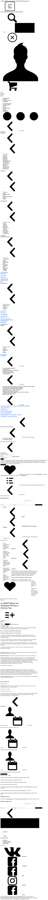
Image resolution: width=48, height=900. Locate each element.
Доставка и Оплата (7, 100)
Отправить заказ (39, 504)
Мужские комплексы (5, 159)
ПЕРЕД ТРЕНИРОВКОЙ (6, 411)
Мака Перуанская (5, 267)
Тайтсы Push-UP (6, 373)
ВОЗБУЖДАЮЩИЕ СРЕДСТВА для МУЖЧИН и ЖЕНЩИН (15, 406)
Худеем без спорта (5, 308)
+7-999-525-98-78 (4, 1)
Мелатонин (3, 316)
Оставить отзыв (3, 774)
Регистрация (3, 464)
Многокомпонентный (7, 196)
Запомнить (4, 457)
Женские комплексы (5, 157)
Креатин (2, 312)
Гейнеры (3, 277)
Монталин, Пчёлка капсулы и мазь (10, 390)
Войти (2, 459)
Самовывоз (5, 101)
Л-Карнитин (3, 314)
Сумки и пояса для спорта (8, 372)
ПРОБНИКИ (3, 322)
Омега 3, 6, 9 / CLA (5, 318)
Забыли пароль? (15, 456)
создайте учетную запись (20, 798)
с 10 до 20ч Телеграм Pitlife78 (15, 1)
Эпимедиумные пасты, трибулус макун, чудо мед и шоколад (16, 392)
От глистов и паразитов (7, 441)
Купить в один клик (14, 624)
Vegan (4, 198)
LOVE (4, 107)
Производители (6, 98)
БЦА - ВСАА (3, 275)
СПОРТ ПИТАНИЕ (7, 103)
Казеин (4, 197)
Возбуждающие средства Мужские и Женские (13, 387)
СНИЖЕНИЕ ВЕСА (5, 407)
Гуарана (4, 349)
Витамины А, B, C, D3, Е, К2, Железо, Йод (6, 163)
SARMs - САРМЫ (5, 270)
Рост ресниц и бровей (7, 439)
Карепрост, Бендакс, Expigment (9, 393)
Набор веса (3, 409)
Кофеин (4, 352)
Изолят (4, 193)
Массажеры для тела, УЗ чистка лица (11, 370)
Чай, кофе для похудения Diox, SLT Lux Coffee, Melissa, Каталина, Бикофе (18, 386)
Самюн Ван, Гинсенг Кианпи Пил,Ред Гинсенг (13, 388)
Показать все (5, 168)
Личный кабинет (38, 474)
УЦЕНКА (5, 111)
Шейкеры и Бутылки (3, 355)
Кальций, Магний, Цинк (6, 166)
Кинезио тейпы (6, 369)
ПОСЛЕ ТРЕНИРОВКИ (6, 412)
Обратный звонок (25, 1)
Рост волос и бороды (7, 438)
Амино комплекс (5, 224)
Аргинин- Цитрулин (5, 226)
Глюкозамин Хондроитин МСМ (4, 280)
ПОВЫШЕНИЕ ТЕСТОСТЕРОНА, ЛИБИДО (10, 414)
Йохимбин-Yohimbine (5, 265)
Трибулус (5, 261)
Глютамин (5, 230)
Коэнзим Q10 (6, 167)
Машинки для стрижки (8, 371)
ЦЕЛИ (4, 109)
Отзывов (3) (13, 558)
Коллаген (3, 311)
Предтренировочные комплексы (5, 320)
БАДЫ (4, 105)
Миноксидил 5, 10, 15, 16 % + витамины (11, 389)
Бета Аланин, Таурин (6, 228)
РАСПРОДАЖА (6, 108)
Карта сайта (5, 843)
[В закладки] (9, 590)
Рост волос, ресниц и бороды (6, 426)
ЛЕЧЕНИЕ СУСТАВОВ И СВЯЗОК (8, 416)
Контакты (5, 99)
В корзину (7, 624)
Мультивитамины (7, 160)
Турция (2, 599)
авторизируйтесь (9, 798)
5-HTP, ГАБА (6, 231)
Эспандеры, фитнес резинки (9, 368)
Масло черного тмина (7, 394)
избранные (23, 475)
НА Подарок (5, 110)
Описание (13, 548)
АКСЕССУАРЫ (6, 104)
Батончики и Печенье (4, 273)
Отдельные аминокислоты (6, 233)
